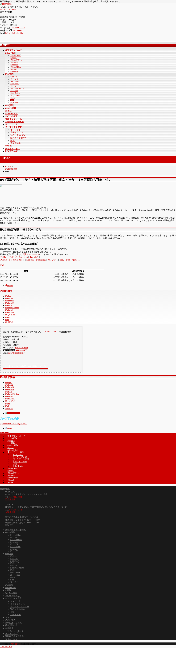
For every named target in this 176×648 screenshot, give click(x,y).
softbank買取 (13, 450)
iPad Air (13, 86)
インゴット (15, 130)
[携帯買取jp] (6, 4)
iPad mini (14, 91)
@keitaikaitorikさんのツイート (13, 424)
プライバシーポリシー (15, 631)
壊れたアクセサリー (19, 138)
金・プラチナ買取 (15, 452)
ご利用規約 (10, 620)
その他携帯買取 (12, 596)
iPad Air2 (14, 79)
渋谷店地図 (10, 499)
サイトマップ (11, 633)
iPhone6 (13, 69)
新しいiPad (15, 95)
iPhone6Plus (15, 67)
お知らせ (9, 617)
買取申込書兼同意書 (14, 636)
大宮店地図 (10, 512)
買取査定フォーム (31, 254)
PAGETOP (4, 433)
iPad (12, 100)
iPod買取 (9, 585)
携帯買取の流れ (12, 625)
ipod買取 (11, 443)
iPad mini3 (14, 84)
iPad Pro (3, 257)
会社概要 (9, 628)
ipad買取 (11, 441)
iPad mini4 (14, 81)
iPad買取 (9, 554)
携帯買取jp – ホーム (16, 436)
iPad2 (12, 98)
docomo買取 (12, 445)
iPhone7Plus (15, 55)
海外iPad (14, 103)
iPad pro (13, 77)
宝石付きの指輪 (17, 135)
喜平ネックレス (17, 132)
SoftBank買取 (11, 593)
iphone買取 (12, 438)
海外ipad (75, 260)
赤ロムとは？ (11, 639)
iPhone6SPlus (16, 60)
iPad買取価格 (11, 169)
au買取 (10, 448)
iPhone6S (14, 62)
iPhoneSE (14, 65)
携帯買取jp (16, 644)
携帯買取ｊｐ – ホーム (15, 530)
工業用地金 (15, 143)
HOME (8, 166)
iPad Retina (15, 93)
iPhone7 (13, 58)
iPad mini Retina (17, 88)
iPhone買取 (10, 532)
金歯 (12, 140)
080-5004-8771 (18, 28)
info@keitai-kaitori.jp (14, 33)
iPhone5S (14, 72)
